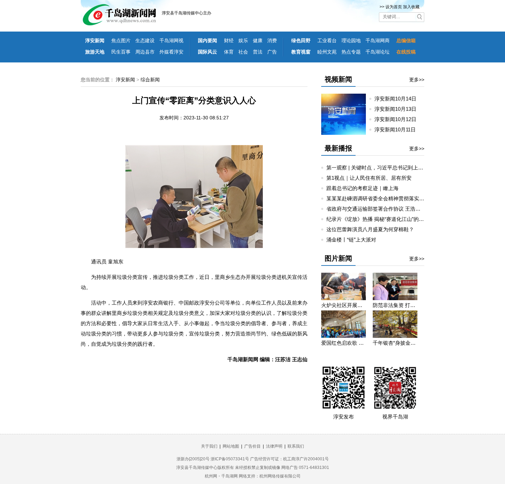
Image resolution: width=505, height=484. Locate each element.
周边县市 (145, 52)
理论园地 (351, 40)
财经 (229, 40)
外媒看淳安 (171, 52)
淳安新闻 (94, 40)
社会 (243, 52)
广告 (272, 52)
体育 (229, 52)
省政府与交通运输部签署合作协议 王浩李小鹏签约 (383, 209)
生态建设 (145, 40)
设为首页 (393, 6)
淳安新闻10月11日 (397, 129)
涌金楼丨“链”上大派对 (351, 240)
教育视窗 (301, 52)
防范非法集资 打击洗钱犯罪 (395, 305)
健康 (257, 40)
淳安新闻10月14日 (398, 99)
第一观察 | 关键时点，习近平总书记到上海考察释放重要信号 (395, 167)
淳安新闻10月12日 (398, 119)
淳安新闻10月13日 (398, 109)
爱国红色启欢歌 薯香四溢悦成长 (343, 343)
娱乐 (243, 40)
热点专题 (351, 52)
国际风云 (207, 52)
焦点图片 (121, 40)
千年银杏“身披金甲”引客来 (395, 343)
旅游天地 (94, 52)
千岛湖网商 (378, 40)
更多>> (416, 79)
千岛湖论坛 (378, 52)
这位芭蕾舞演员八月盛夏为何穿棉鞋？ (370, 229)
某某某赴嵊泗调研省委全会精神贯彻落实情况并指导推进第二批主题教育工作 (414, 198)
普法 (257, 52)
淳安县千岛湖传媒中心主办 (186, 13)
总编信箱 (406, 40)
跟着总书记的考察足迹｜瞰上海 (362, 188)
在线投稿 (406, 52)
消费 (272, 40)
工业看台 (327, 40)
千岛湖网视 (171, 40)
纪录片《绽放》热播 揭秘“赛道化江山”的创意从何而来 (388, 219)
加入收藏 (411, 6)
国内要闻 (207, 40)
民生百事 (121, 52)
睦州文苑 (327, 52)
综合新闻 (150, 79)
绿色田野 (301, 40)
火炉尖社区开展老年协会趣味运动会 (343, 305)
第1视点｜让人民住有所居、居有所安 (369, 178)
